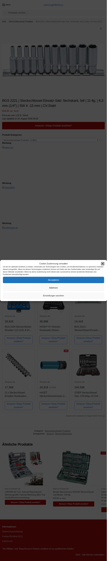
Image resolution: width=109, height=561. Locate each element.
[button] (102, 263)
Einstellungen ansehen (53, 295)
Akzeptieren (53, 280)
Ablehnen (53, 288)
